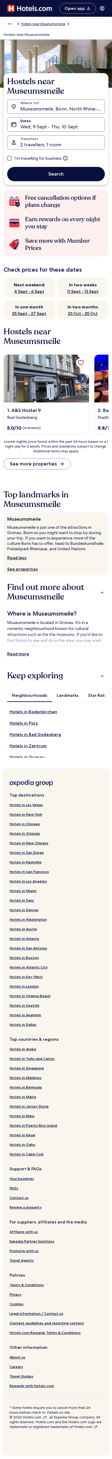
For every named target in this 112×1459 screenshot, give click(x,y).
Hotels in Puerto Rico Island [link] (33, 1125)
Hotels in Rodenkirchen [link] (33, 711)
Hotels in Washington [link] (28, 919)
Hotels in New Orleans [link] (29, 843)
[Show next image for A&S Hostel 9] (82, 378)
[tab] (29, 695)
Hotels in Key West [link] (26, 976)
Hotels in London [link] (24, 986)
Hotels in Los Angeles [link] (28, 881)
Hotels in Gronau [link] (27, 757)
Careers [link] (16, 1366)
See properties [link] (22, 569)
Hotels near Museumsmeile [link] (43, 23)
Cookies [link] (17, 1304)
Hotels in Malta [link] (23, 1096)
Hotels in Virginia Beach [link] (30, 996)
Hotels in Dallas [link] (23, 1024)
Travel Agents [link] (22, 1260)
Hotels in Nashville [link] (26, 862)
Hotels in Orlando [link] (25, 833)
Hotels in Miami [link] (23, 890)
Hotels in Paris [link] (22, 900)
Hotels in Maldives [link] (26, 1077)
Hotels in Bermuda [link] (26, 1087)
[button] (56, 592)
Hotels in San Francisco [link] (29, 871)
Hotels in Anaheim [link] (25, 1015)
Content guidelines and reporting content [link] (47, 1323)
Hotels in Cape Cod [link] (26, 1154)
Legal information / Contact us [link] (36, 1313)
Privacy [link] (16, 1294)
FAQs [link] (14, 1188)
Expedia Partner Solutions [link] (32, 1241)
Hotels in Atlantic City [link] (29, 967)
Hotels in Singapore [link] (27, 1068)
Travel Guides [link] (21, 1376)
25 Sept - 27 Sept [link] (29, 313)
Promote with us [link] (24, 1251)
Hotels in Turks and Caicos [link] (32, 1058)
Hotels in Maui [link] (22, 1116)
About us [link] (17, 1357)
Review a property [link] (26, 1207)
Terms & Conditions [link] (27, 1285)
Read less (17, 557)
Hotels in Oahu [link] (22, 1144)
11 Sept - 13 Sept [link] (83, 291)
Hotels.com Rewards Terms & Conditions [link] (45, 1332)
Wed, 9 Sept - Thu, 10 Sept (49, 127)
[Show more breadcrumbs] (10, 24)
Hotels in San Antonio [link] (28, 948)
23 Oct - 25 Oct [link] (83, 313)
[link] (81, 363)
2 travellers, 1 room (40, 145)
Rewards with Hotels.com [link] (32, 1385)
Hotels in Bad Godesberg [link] (35, 734)
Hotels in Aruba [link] (23, 1049)
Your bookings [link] (22, 1178)
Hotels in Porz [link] (24, 723)
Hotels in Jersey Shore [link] (29, 1106)
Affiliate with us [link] (24, 1231)
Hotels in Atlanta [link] (24, 938)
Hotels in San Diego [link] (27, 852)
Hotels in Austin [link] (23, 929)
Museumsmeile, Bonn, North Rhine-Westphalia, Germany (62, 109)
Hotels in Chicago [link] (25, 824)
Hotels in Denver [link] (24, 910)
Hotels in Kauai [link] (22, 1135)
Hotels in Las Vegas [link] (26, 804)
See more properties (33, 464)
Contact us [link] (19, 1197)
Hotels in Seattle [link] (24, 1005)
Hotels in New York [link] (26, 814)
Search (56, 174)
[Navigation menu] (102, 8)
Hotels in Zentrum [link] (28, 745)
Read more (18, 654)
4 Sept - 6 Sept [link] (29, 291)
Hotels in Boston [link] (24, 957)
